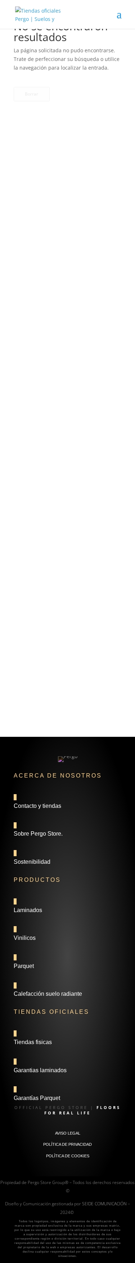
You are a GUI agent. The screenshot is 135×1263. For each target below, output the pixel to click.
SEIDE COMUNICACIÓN (104, 1204)
